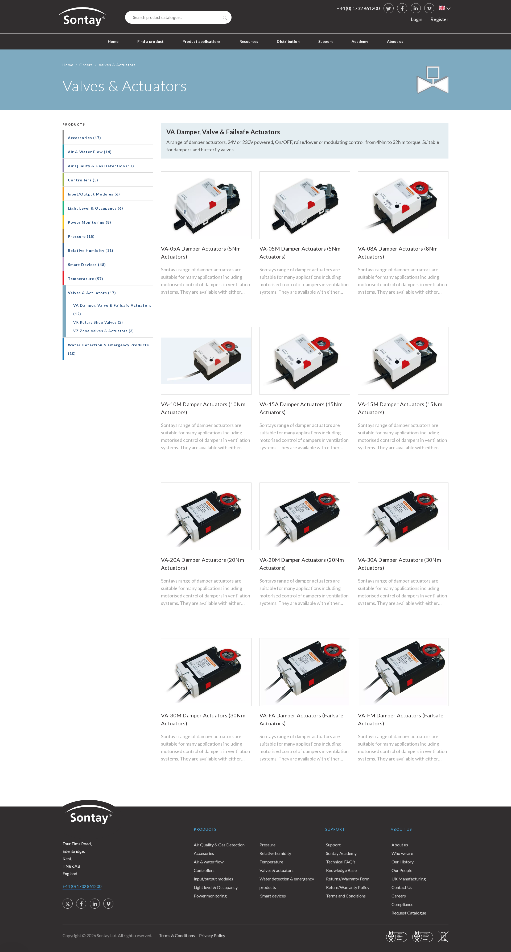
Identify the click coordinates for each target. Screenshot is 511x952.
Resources (249, 41)
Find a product (150, 41)
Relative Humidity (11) (90, 250)
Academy (360, 41)
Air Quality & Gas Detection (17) (101, 166)
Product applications (202, 41)
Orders (86, 65)
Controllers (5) (83, 180)
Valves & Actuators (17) (92, 292)
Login (416, 19)
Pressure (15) (81, 236)
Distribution (288, 41)
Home (113, 41)
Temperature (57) (85, 278)
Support (325, 41)
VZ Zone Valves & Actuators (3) (103, 331)
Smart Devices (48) (87, 264)
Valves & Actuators (117, 65)
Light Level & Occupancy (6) (95, 208)
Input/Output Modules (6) (94, 194)
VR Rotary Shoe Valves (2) (98, 322)
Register (439, 19)
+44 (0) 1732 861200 (358, 8)
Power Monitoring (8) (89, 222)
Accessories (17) (84, 137)
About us (395, 41)
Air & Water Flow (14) (90, 151)
